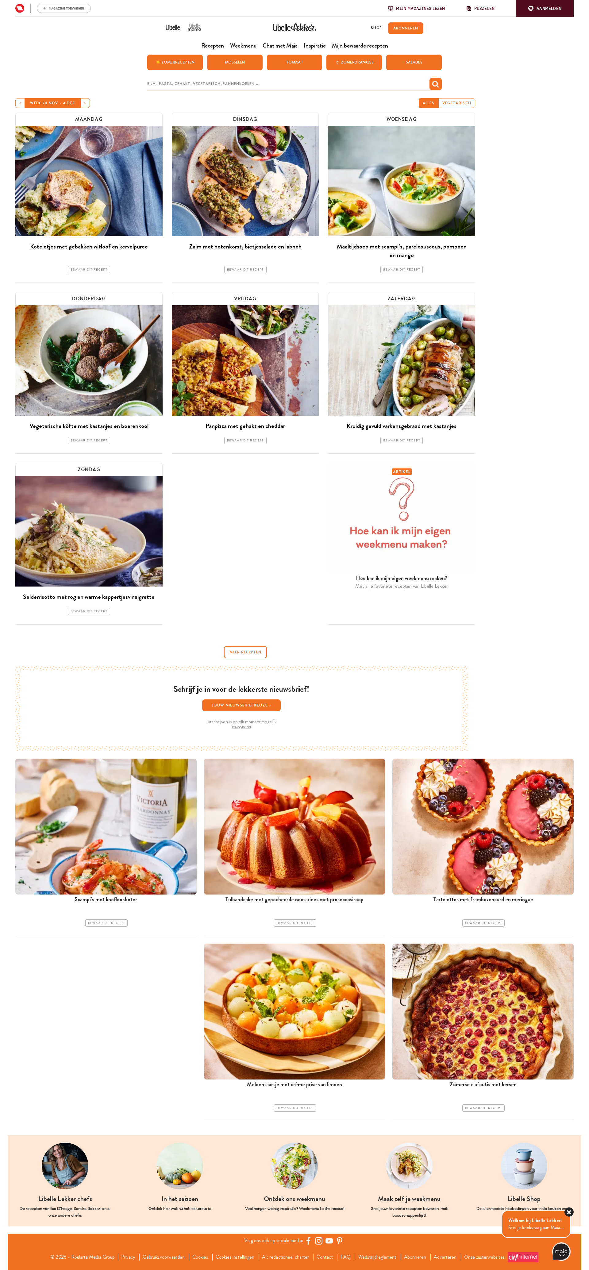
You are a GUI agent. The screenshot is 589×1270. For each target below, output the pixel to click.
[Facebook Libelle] (308, 1241)
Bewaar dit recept (89, 269)
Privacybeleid (241, 727)
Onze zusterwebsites (484, 1257)
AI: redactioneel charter (285, 1257)
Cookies (200, 1257)
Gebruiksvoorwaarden (164, 1257)
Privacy (128, 1257)
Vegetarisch (456, 103)
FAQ (346, 1257)
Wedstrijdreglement (377, 1257)
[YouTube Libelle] (329, 1241)
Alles (428, 103)
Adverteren (445, 1257)
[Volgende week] (85, 103)
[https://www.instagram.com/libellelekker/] (318, 1241)
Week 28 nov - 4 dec (52, 103)
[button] (545, 8)
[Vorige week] (20, 103)
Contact (325, 1257)
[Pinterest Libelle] (339, 1241)
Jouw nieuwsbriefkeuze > (241, 705)
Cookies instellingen (235, 1257)
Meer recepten (245, 652)
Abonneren (415, 1257)
